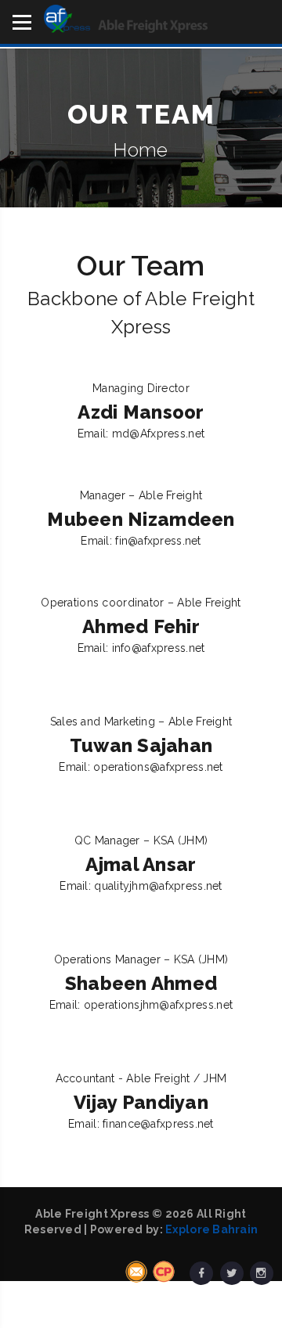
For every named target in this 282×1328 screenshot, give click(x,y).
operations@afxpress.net (157, 767)
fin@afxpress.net (158, 540)
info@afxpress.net (158, 648)
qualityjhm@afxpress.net (158, 886)
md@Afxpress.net (158, 433)
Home (141, 150)
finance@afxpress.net (158, 1123)
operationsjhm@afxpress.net (158, 1005)
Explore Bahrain (211, 1229)
